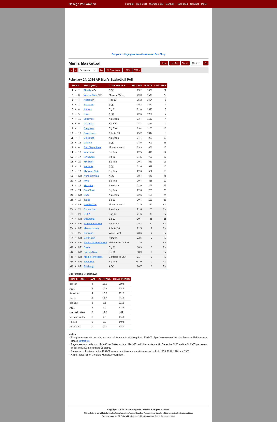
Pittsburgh (89, 266)
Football (129, 4)
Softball (170, 4)
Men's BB (141, 4)
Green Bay (89, 238)
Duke (86, 114)
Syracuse (88, 104)
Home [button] (164, 63)
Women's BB (156, 4)
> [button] (75, 70)
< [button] (71, 70)
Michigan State (91, 171)
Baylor (87, 247)
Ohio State (89, 190)
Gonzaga (88, 233)
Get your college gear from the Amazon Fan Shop (138, 54)
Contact (194, 4)
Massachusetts (91, 228)
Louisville (89, 119)
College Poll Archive (83, 4)
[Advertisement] (140, 30)
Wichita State (90, 95)
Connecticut (90, 209)
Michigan (88, 161)
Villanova (88, 123)
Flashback (182, 4)
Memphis (88, 185)
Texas (87, 200)
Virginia (88, 142)
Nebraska (89, 261)
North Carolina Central (95, 242)
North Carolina (91, 176)
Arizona (88, 100)
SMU (86, 195)
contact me (84, 341)
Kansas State (91, 252)
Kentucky (88, 166)
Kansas (88, 109)
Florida (87, 90)
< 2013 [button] (127, 70)
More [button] (204, 4)
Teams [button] (185, 63)
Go (205, 63)
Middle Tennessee (93, 257)
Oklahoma (89, 219)
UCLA (87, 214)
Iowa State (89, 157)
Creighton (89, 128)
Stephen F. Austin (93, 223)
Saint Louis (89, 133)
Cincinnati (89, 138)
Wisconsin (89, 152)
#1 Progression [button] (113, 70)
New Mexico (90, 204)
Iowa (86, 180)
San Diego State (92, 147)
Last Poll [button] (174, 63)
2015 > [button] (137, 70)
